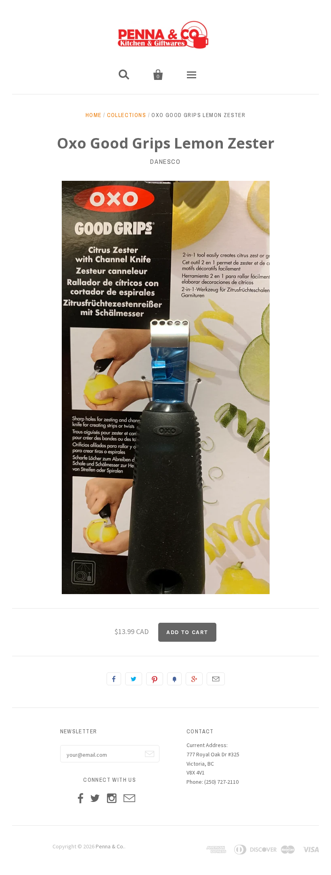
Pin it (154, 678)
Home (94, 115)
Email (216, 678)
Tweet (133, 678)
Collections (126, 115)
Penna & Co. (110, 846)
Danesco (165, 161)
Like (114, 678)
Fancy (174, 678)
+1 (194, 678)
